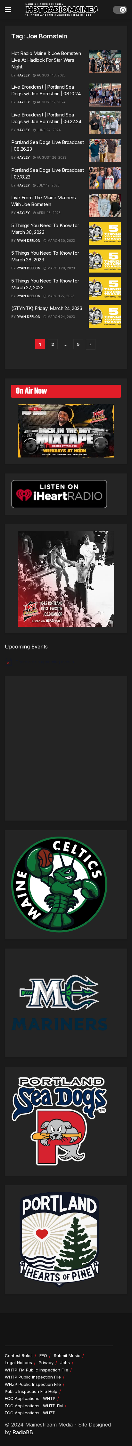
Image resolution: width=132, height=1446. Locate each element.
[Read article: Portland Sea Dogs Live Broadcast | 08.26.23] (105, 150)
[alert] (66, 662)
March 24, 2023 (60, 317)
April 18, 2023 (48, 213)
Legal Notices (18, 1362)
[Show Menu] (8, 9)
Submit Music (67, 1355)
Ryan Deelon (28, 240)
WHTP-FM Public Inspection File (36, 1369)
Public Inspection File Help (31, 1391)
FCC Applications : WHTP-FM (34, 1405)
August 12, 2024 (51, 102)
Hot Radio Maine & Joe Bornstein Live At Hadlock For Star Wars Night (46, 60)
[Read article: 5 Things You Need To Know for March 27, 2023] (105, 288)
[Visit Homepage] (62, 9)
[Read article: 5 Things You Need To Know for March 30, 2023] (105, 233)
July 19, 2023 (48, 185)
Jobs (65, 1362)
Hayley (23, 75)
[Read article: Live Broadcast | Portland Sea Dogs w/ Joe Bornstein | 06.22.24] (105, 122)
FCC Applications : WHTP (30, 1398)
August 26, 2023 (51, 157)
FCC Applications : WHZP (30, 1412)
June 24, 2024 (48, 130)
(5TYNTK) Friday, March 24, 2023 (46, 308)
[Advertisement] (66, 748)
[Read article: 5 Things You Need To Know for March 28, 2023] (105, 261)
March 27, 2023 (60, 296)
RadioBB (22, 1432)
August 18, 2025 (51, 75)
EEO (43, 1355)
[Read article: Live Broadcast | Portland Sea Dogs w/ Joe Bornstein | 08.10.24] (105, 95)
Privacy (46, 1362)
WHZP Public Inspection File (33, 1384)
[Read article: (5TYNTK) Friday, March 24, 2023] (105, 316)
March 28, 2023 (60, 268)
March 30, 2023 (60, 240)
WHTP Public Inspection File (33, 1376)
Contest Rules (19, 1355)
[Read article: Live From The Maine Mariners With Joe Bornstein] (105, 205)
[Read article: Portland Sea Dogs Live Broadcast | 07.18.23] (105, 178)
